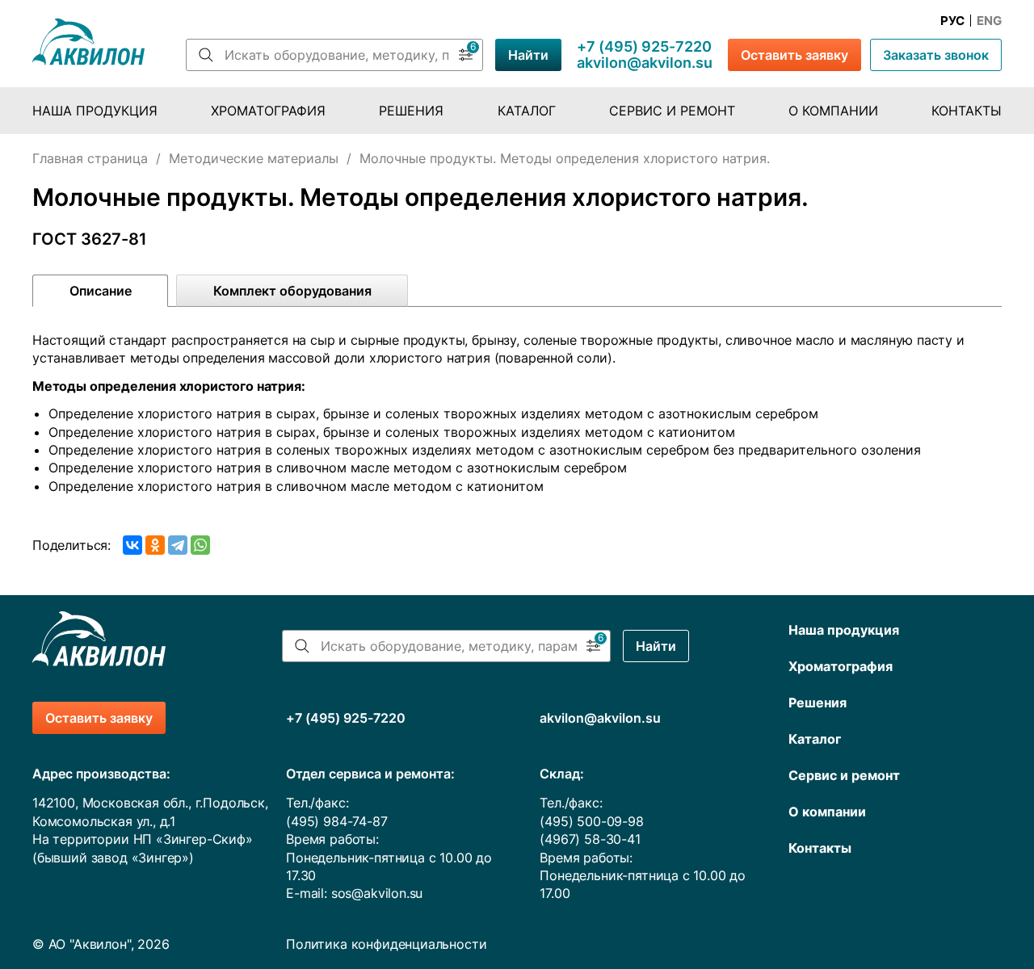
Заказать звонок (936, 55)
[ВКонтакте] (132, 545)
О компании (833, 110)
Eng (989, 21)
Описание (100, 291)
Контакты (966, 110)
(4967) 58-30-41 (590, 839)
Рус (952, 21)
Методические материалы (253, 158)
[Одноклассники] (155, 545)
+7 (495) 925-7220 (644, 47)
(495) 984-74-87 (336, 821)
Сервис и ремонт (672, 110)
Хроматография (268, 110)
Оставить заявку (794, 55)
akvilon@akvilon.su (644, 63)
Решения (411, 110)
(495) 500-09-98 (591, 821)
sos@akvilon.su (377, 893)
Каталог (527, 110)
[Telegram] (177, 545)
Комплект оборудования (292, 291)
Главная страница (90, 158)
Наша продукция (95, 110)
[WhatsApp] (200, 545)
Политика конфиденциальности (386, 944)
